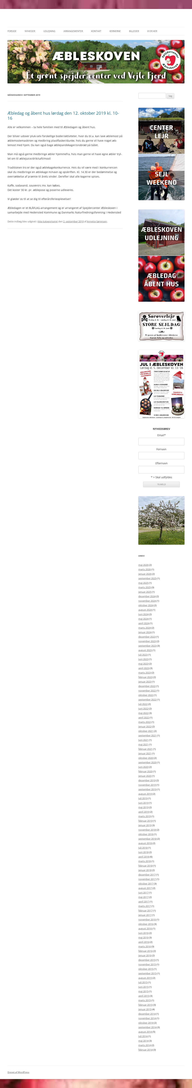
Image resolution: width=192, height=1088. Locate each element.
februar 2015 (145, 1004)
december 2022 (146, 686)
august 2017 (145, 888)
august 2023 (145, 650)
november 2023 (147, 641)
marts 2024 (144, 627)
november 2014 (147, 1018)
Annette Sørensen (97, 221)
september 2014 (147, 1027)
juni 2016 (143, 933)
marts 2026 (144, 569)
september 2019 (147, 789)
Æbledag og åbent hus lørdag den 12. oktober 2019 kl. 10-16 (63, 115)
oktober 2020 (145, 758)
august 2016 (145, 928)
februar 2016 (145, 951)
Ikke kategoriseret (48, 221)
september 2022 (147, 699)
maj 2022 (143, 713)
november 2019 (147, 784)
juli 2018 (142, 847)
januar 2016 (144, 955)
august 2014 (145, 1031)
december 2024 (146, 596)
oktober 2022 (145, 695)
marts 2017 (144, 906)
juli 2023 (142, 654)
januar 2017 (144, 915)
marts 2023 (144, 672)
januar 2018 (144, 870)
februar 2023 (145, 677)
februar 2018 (145, 865)
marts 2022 (144, 722)
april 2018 (143, 856)
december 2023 (146, 636)
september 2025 (147, 578)
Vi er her (152, 31)
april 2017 (143, 901)
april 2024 (143, 623)
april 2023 (143, 668)
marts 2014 (144, 1045)
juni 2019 (143, 802)
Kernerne (115, 31)
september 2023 (147, 645)
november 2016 (147, 919)
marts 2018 (144, 861)
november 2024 (147, 600)
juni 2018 (143, 852)
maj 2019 (143, 807)
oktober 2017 (145, 883)
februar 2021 (145, 749)
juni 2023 (143, 659)
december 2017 (146, 874)
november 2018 (147, 829)
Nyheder (30, 31)
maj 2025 (143, 582)
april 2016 (143, 942)
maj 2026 (143, 565)
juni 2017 (143, 892)
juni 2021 (143, 740)
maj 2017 (143, 897)
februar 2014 (145, 1049)
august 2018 (145, 843)
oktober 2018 (145, 834)
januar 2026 (144, 574)
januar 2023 (144, 681)
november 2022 (147, 690)
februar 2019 (145, 820)
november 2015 (147, 964)
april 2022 (143, 717)
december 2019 (146, 780)
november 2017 (147, 879)
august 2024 (145, 609)
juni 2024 (143, 614)
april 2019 (143, 811)
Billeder (134, 31)
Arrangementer (73, 31)
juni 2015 (143, 986)
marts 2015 (144, 1000)
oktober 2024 (145, 605)
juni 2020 (143, 767)
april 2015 (143, 995)
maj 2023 (143, 663)
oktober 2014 (145, 1022)
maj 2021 (143, 744)
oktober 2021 (145, 731)
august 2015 (145, 978)
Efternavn (161, 463)
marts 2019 (144, 816)
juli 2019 (142, 798)
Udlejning (49, 31)
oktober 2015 (145, 969)
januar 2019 (144, 825)
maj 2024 (143, 618)
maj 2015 (143, 991)
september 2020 (147, 762)
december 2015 (146, 960)
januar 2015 (144, 1009)
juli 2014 (142, 1036)
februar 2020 (145, 771)
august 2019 (145, 793)
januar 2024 (144, 632)
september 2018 (147, 838)
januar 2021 (144, 753)
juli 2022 (142, 704)
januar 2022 (144, 726)
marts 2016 (144, 946)
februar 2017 (145, 910)
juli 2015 (142, 982)
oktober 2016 (145, 924)
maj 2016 (143, 937)
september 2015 (147, 973)
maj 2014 (143, 1040)
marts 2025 (144, 587)
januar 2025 (144, 591)
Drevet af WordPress (18, 1072)
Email (161, 435)
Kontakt (96, 31)
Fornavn (161, 449)
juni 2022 (143, 708)
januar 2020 (144, 776)
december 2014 (146, 1013)
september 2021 (147, 735)
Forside (12, 31)
